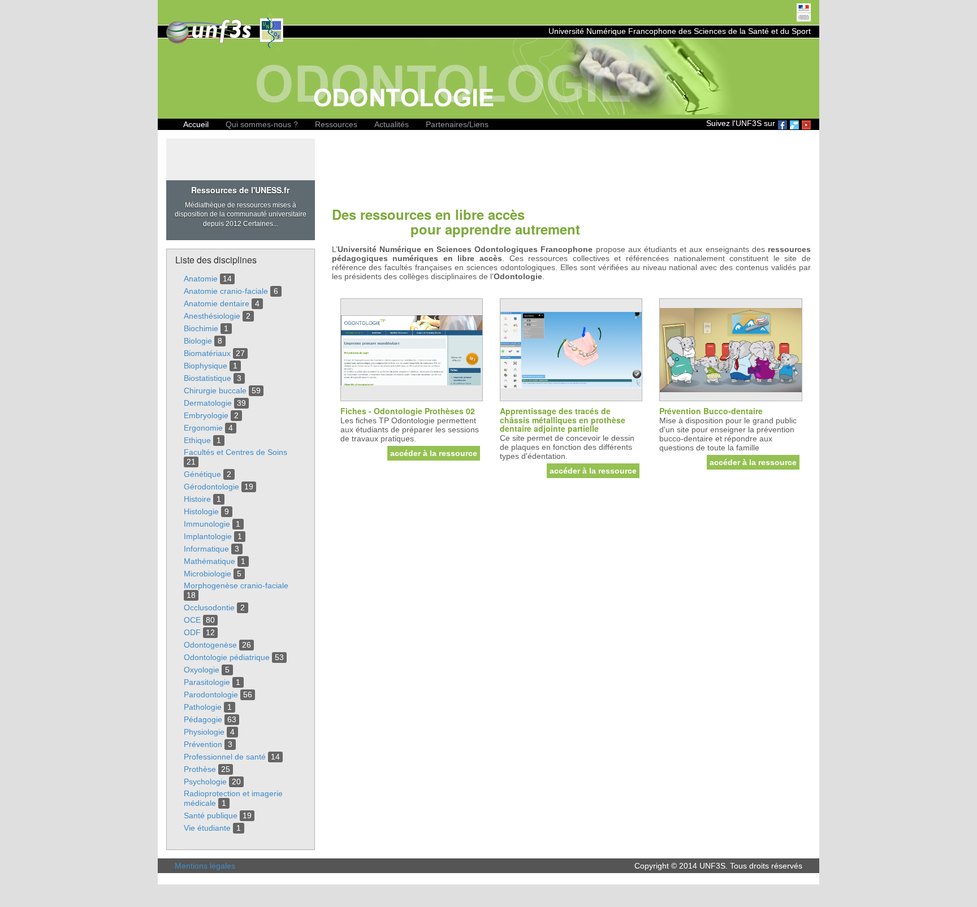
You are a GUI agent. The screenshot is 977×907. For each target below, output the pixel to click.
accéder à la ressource (433, 453)
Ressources (336, 124)
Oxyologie (201, 669)
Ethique (197, 440)
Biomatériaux (207, 353)
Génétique (202, 474)
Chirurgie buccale (215, 390)
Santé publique (210, 815)
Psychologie (205, 781)
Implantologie (208, 536)
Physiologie (204, 731)
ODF (192, 632)
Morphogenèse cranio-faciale (236, 585)
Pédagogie (203, 719)
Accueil (196, 124)
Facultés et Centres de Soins (235, 452)
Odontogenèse (210, 644)
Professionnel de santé (225, 756)
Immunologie (207, 523)
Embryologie (206, 415)
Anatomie (201, 278)
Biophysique (205, 365)
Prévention (203, 744)
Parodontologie (211, 694)
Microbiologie (207, 573)
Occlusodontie (209, 607)
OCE (192, 619)
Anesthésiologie (212, 315)
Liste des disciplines (216, 259)
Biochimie (201, 328)
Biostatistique (207, 378)
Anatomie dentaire (216, 303)
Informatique (206, 548)
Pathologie (203, 706)
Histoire (197, 499)
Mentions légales (205, 865)
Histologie (201, 511)
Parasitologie (207, 682)
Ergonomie (203, 427)
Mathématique (209, 561)
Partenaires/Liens (457, 124)
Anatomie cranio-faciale (226, 291)
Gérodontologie (211, 486)
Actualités (391, 124)
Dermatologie (208, 402)
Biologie (198, 340)
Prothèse (200, 769)
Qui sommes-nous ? (262, 124)
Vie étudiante (207, 827)
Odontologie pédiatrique (227, 657)
